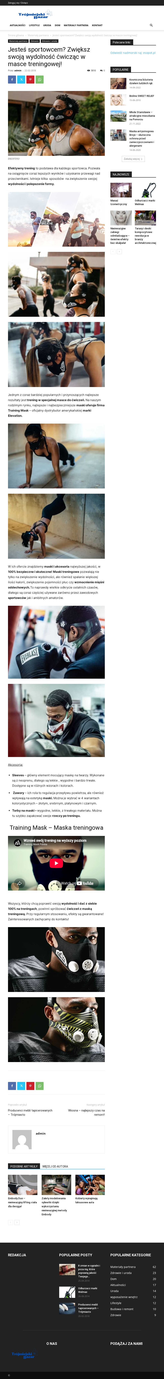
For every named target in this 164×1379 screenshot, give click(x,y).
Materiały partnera (76, 25)
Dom (57, 25)
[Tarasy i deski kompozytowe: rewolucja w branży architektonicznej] (145, 217)
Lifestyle (34, 25)
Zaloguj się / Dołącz (18, 2)
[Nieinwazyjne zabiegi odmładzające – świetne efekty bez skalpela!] (121, 217)
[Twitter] (21, 80)
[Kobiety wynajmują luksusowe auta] (90, 1185)
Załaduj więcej (132, 158)
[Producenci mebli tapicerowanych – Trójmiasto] (67, 1308)
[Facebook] (12, 80)
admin (17, 70)
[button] (151, 25)
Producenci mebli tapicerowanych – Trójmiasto (30, 1112)
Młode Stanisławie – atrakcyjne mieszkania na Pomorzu (142, 116)
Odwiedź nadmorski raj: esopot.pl (133, 53)
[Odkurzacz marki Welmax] (145, 190)
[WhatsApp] (40, 80)
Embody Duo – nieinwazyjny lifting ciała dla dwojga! (22, 1202)
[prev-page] (10, 1222)
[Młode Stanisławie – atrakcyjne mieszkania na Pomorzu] (118, 116)
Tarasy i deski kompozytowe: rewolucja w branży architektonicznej (145, 235)
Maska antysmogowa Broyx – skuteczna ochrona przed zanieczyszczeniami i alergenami (141, 138)
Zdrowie (35, 41)
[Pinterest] (30, 80)
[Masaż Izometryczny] (121, 190)
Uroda (47, 25)
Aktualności (17, 25)
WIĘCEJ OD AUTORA (55, 1166)
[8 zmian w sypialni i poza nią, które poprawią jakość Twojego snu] (67, 1269)
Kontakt (97, 25)
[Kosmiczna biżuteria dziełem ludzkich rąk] (118, 83)
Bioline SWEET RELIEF (141, 96)
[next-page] (16, 1222)
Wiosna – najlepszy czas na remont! (86, 1112)
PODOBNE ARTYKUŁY (24, 1166)
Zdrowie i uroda (49, 41)
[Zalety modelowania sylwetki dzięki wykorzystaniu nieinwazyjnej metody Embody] (56, 1185)
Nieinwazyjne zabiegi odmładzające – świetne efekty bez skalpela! (120, 235)
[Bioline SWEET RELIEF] (118, 99)
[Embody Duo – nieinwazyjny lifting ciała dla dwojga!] (22, 1185)
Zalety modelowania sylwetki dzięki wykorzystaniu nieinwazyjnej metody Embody (54, 1206)
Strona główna (16, 35)
